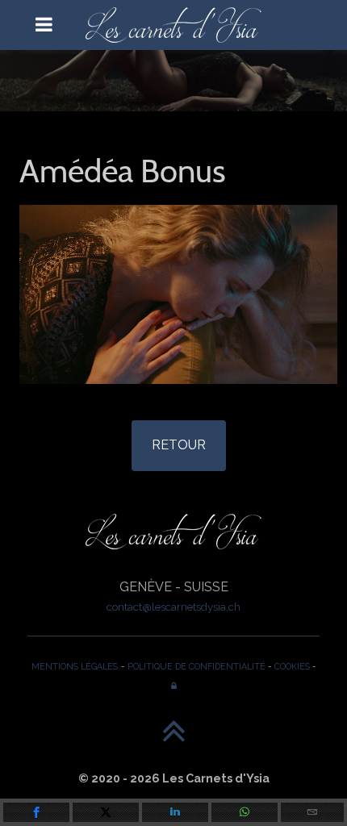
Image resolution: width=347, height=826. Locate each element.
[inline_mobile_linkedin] (175, 812)
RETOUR (179, 445)
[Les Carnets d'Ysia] (173, 25)
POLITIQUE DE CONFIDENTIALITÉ (196, 666)
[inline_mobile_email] (312, 812)
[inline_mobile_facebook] (36, 812)
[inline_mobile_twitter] (106, 812)
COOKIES (292, 666)
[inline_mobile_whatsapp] (244, 812)
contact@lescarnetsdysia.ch (173, 606)
